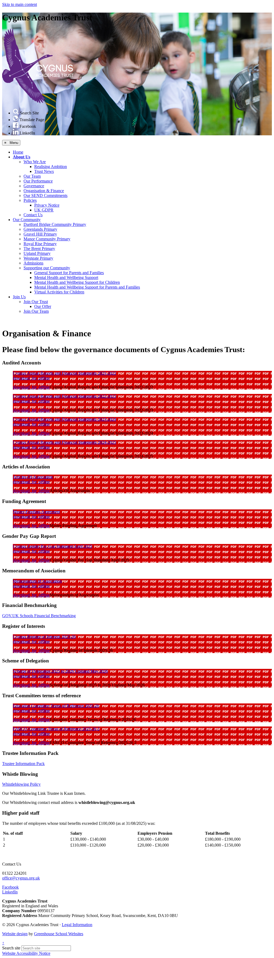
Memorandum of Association (37, 581)
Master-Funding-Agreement (36, 511)
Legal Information (77, 924)
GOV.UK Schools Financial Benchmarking (39, 615)
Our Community (27, 219)
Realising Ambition (50, 166)
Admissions (33, 263)
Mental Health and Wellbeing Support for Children (77, 282)
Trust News (44, 171)
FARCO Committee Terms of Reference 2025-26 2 (56, 728)
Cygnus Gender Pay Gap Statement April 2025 (52, 546)
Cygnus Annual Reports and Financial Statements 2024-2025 (64, 442)
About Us (21, 157)
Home (18, 152)
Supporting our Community (47, 268)
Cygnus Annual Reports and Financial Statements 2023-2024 (64, 419)
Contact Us (33, 215)
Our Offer (42, 306)
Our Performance (38, 181)
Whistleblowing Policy (21, 784)
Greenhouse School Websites (58, 933)
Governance (34, 186)
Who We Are (35, 161)
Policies (30, 200)
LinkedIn (10, 892)
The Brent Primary (39, 248)
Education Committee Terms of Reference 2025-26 (56, 705)
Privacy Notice (46, 205)
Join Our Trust (36, 301)
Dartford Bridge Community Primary (55, 224)
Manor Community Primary (47, 239)
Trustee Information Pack (23, 763)
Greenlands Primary (40, 229)
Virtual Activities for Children (59, 292)
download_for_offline (31, 378)
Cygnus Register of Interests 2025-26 (44, 636)
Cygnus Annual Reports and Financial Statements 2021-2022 (64, 373)
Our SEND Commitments (45, 195)
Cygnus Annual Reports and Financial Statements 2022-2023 (64, 396)
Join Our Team (36, 311)
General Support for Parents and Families (69, 272)
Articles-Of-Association (33, 477)
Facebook (10, 887)
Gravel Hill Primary (40, 234)
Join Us (19, 297)
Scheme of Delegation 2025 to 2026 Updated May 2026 (60, 671)
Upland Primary (37, 253)
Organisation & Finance (44, 190)
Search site (11, 948)
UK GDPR (44, 210)
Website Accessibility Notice (26, 953)
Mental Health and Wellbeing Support (66, 277)
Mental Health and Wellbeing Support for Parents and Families (87, 287)
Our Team (32, 176)
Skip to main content (19, 4)
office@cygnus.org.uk (21, 878)
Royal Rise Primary (40, 243)
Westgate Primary (38, 258)
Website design (15, 933)
